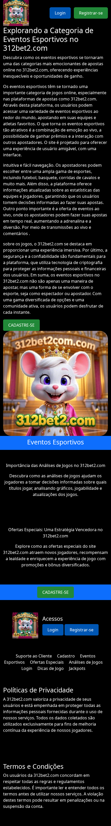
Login (60, 13)
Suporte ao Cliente (34, 656)
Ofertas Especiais (47, 662)
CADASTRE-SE (21, 325)
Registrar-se (91, 13)
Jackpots (77, 668)
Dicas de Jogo (50, 668)
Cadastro (66, 656)
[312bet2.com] (16, 13)
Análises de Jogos (86, 662)
